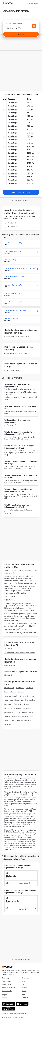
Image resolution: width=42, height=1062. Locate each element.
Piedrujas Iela (30, 700)
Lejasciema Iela (9, 665)
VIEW (27, 336)
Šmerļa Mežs (9, 720)
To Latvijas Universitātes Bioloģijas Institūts (19, 653)
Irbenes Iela (8, 704)
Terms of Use (6, 1013)
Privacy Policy (16, 1013)
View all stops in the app (21, 192)
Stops (24, 991)
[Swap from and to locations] (34, 26)
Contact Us (25, 1013)
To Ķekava (8, 648)
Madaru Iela (8, 675)
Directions (25, 997)
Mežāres (21, 692)
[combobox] (21, 24)
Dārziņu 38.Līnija (10, 692)
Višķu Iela (7, 725)
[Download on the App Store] (22, 1004)
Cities (24, 994)
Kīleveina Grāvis (27, 712)
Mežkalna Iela (9, 688)
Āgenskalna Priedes (21, 704)
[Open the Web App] (8, 1009)
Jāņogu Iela (27, 708)
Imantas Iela (20, 688)
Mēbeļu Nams (19, 700)
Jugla (18, 712)
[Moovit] (8, 3)
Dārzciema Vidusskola (23, 720)
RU (4, 996)
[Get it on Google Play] (8, 1004)
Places (24, 984)
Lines (23, 981)
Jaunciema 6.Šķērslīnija (12, 708)
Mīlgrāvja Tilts (9, 712)
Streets (24, 987)
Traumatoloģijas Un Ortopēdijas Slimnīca (18, 696)
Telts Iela (29, 688)
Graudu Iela (8, 700)
